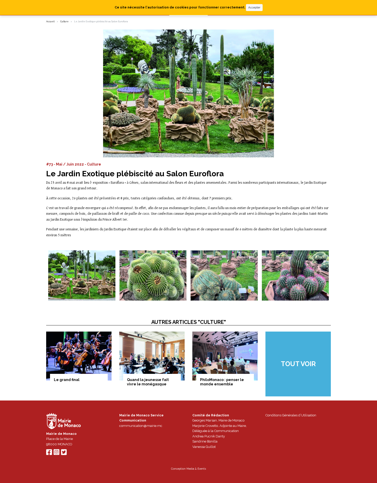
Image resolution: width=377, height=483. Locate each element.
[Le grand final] (79, 356)
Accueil (50, 21)
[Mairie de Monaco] (63, 422)
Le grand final (67, 380)
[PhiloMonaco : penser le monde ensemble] (225, 356)
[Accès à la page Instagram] (56, 453)
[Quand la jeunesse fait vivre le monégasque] (152, 356)
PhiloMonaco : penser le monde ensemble (222, 382)
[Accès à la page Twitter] (64, 453)
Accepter (254, 7)
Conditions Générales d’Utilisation (290, 415)
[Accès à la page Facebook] (49, 453)
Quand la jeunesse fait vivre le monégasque (148, 382)
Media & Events (196, 468)
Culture (64, 21)
